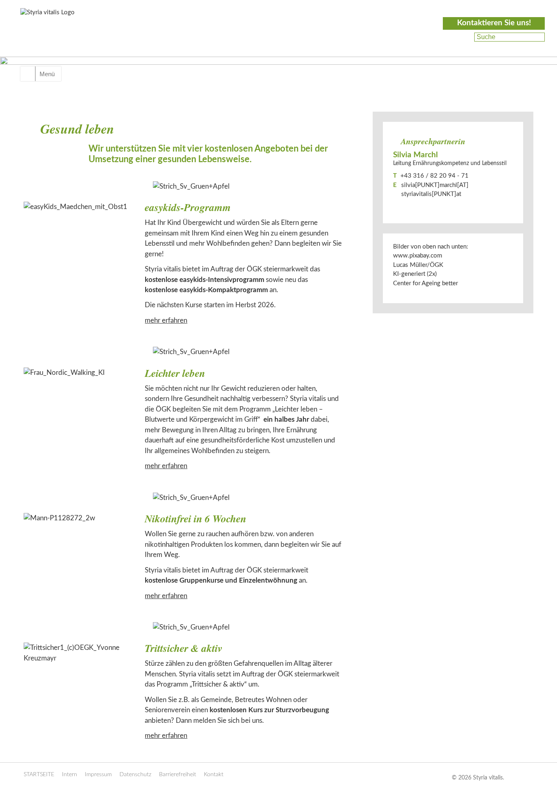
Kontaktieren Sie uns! (494, 23)
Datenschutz (135, 774)
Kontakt (213, 774)
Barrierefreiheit (177, 774)
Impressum (98, 774)
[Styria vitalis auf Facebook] (463, 37)
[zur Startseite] (66, 35)
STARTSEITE (39, 774)
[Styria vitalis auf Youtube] (462, 47)
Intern (69, 774)
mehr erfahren (166, 320)
